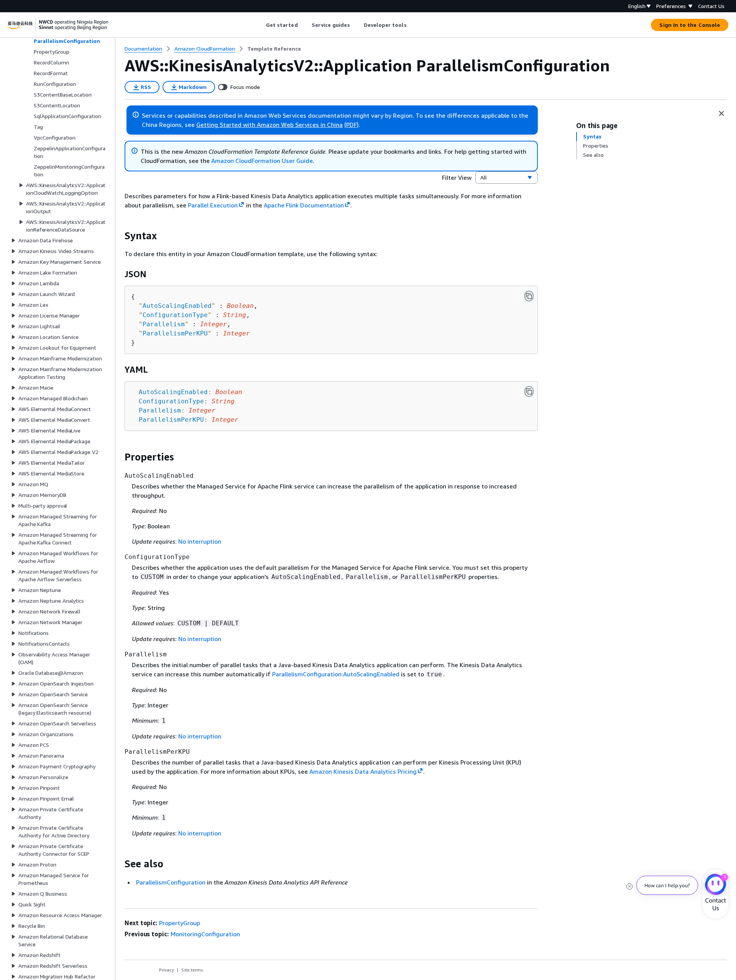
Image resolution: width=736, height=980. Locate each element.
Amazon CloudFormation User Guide (262, 160)
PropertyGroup (179, 923)
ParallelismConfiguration (170, 882)
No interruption (199, 541)
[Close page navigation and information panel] (721, 113)
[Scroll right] (412, 25)
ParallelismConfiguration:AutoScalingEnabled (335, 674)
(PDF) (351, 124)
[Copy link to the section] (118, 236)
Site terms (192, 970)
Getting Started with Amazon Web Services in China (269, 124)
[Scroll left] (260, 25)
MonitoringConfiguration (205, 934)
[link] (274, 49)
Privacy (166, 970)
